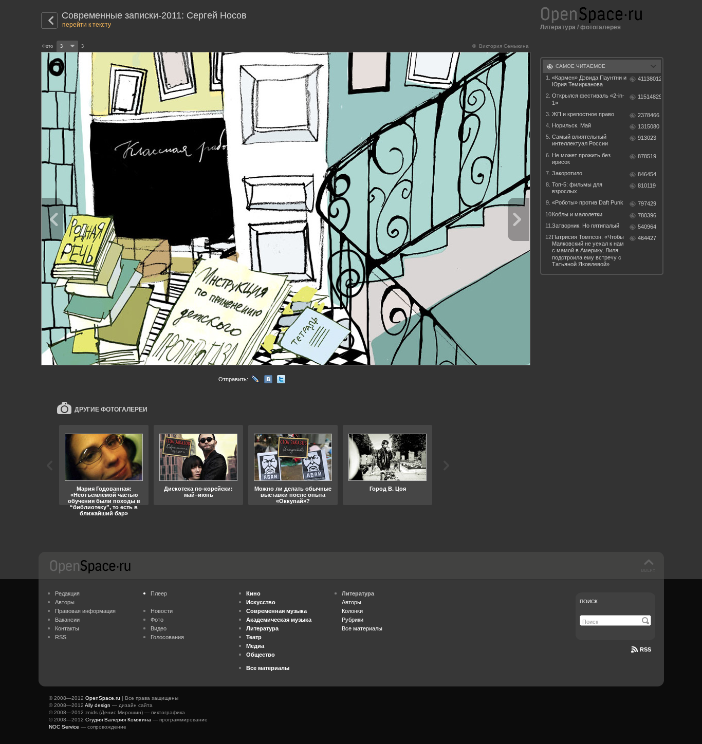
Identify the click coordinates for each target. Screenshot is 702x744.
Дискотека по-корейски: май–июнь (198, 492)
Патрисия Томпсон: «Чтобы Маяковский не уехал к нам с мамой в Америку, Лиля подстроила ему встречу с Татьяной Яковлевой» (588, 250)
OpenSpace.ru (102, 698)
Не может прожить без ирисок (581, 158)
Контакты (67, 628)
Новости (162, 611)
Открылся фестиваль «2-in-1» (588, 98)
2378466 (648, 115)
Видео (159, 628)
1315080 (648, 126)
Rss (645, 649)
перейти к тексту (86, 24)
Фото (157, 620)
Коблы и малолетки (577, 214)
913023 (647, 138)
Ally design (97, 705)
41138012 (649, 79)
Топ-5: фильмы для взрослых (577, 187)
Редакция (67, 593)
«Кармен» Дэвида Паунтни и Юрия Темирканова (589, 81)
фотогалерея (600, 27)
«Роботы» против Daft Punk (587, 202)
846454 (647, 174)
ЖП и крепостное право (583, 114)
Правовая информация (85, 611)
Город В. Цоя (388, 489)
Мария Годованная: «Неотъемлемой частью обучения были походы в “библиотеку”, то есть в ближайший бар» (104, 501)
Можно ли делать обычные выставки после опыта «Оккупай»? (292, 495)
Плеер (159, 593)
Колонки (352, 611)
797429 (647, 203)
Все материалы (362, 628)
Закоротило (567, 173)
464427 (647, 238)
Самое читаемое (580, 66)
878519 (647, 156)
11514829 (649, 97)
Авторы (65, 602)
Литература (558, 27)
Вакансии (67, 620)
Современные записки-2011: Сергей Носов (154, 15)
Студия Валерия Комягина (118, 719)
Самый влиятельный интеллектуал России (580, 140)
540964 (647, 227)
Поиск (589, 601)
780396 (647, 215)
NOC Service (64, 727)
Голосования (167, 637)
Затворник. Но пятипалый (585, 225)
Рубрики (352, 620)
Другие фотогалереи (111, 409)
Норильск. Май (571, 125)
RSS (60, 637)
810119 (647, 185)
